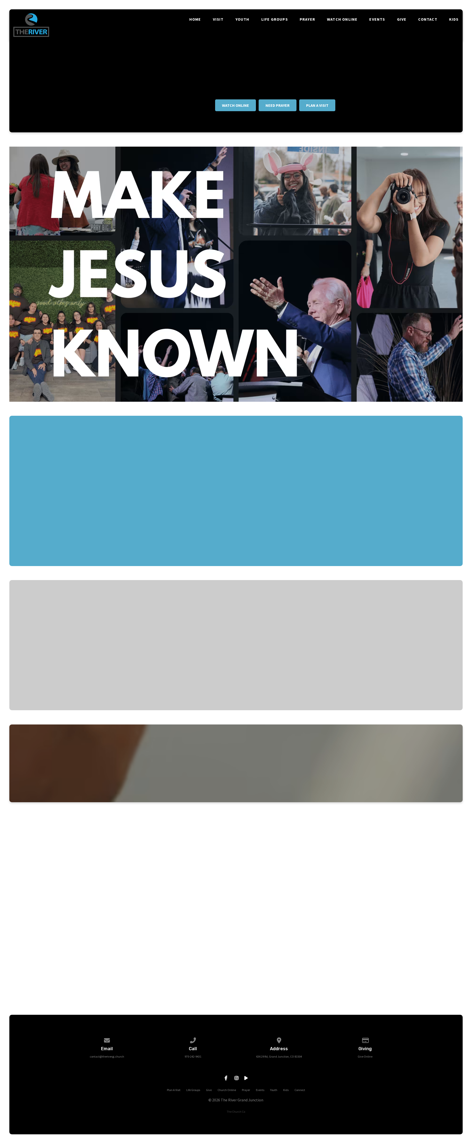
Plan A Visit (173, 1090)
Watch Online (342, 19)
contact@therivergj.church (107, 1056)
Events (377, 19)
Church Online (227, 1090)
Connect (300, 1090)
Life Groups (274, 19)
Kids (454, 19)
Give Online (365, 1056)
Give (402, 19)
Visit (218, 19)
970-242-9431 (193, 1056)
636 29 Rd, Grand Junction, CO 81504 (279, 1056)
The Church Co (236, 1111)
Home (195, 19)
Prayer (307, 19)
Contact (427, 19)
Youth (243, 19)
